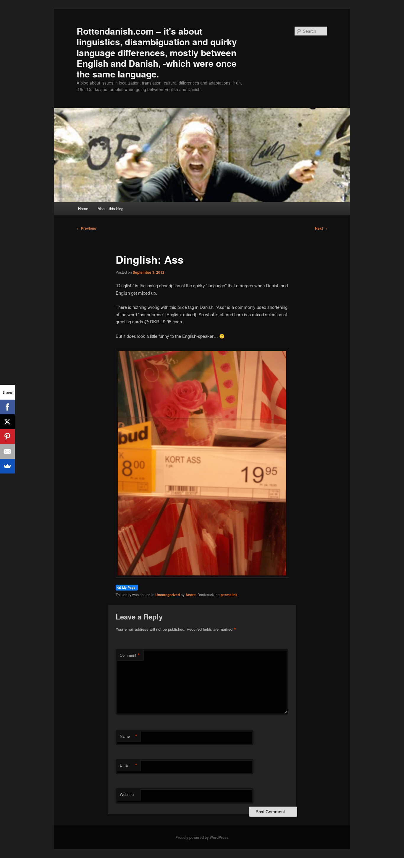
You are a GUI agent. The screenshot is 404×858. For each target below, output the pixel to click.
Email (129, 765)
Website (127, 794)
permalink (229, 594)
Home (83, 208)
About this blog (110, 208)
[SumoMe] (7, 466)
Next (321, 228)
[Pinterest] (7, 436)
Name (129, 736)
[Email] (7, 451)
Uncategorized (167, 594)
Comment (130, 655)
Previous (86, 228)
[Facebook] (7, 407)
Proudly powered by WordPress (202, 837)
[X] (7, 421)
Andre (190, 594)
